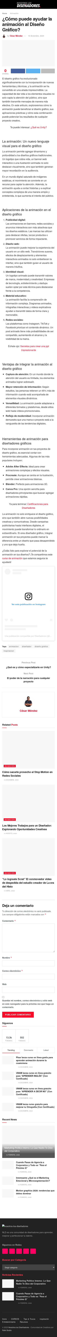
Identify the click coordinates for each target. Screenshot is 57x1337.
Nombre (7, 957)
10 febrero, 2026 (13, 1155)
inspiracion (9, 651)
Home (4, 13)
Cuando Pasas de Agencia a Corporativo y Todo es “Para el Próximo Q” (31, 1165)
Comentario (9, 920)
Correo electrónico (12, 970)
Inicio (4, 1318)
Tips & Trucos (29, 1318)
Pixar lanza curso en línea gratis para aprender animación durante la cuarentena (34, 1060)
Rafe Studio (7, 1330)
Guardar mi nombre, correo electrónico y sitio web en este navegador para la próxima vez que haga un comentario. (28, 1004)
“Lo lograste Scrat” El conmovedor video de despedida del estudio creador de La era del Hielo (28, 882)
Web (4, 984)
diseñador (26, 646)
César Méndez (16, 35)
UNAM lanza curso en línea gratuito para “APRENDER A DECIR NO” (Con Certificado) (34, 1091)
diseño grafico (41, 646)
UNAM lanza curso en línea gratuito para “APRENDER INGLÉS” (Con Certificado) (33, 1075)
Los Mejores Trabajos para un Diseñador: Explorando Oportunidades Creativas (27, 827)
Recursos (24, 1321)
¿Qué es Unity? (39, 127)
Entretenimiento (8, 1321)
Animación (14, 13)
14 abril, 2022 (9, 891)
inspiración (44, 1318)
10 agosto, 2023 (10, 833)
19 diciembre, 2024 (36, 35)
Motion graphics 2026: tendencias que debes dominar (35, 1192)
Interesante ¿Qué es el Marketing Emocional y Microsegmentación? (33, 1179)
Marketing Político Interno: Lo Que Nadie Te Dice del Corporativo (28, 1149)
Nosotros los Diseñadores (18, 1327)
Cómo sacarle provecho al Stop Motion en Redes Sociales (27, 774)
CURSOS (15, 1318)
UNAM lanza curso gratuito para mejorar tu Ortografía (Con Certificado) (35, 1106)
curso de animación (12, 558)
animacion (14, 646)
